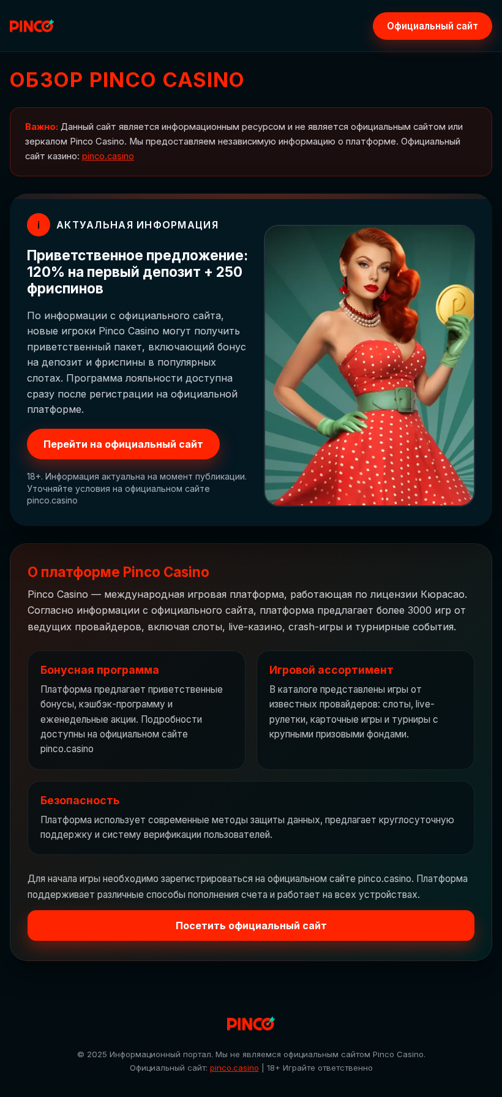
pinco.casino (108, 156)
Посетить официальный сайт (251, 925)
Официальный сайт (432, 26)
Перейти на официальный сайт (123, 444)
